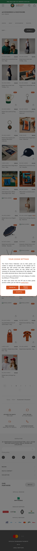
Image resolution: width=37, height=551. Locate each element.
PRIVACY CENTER (25, 287)
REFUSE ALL (12, 287)
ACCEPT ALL (19, 292)
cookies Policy (24, 282)
